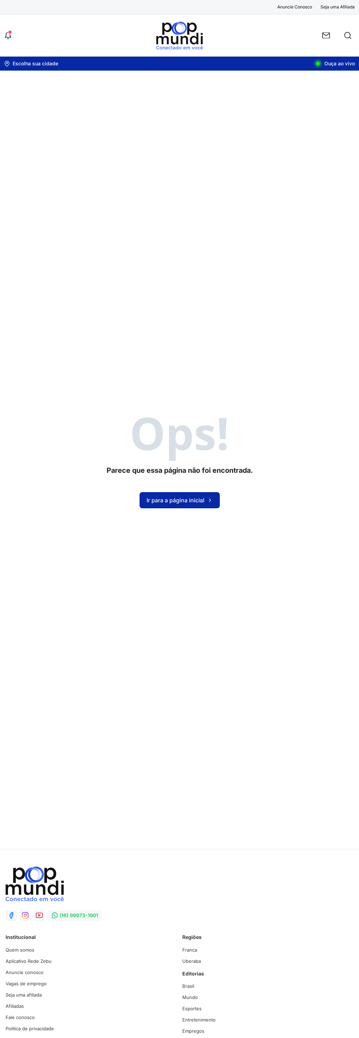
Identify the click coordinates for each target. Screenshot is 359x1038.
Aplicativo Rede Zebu (29, 961)
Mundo (190, 997)
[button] (8, 35)
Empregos (193, 1031)
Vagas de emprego (26, 983)
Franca (189, 950)
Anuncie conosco (24, 972)
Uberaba (191, 961)
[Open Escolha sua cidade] (31, 64)
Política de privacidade (30, 1028)
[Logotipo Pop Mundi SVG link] (35, 883)
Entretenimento (199, 1020)
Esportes (192, 1008)
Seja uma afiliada (24, 995)
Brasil (188, 986)
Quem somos (20, 950)
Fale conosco (20, 1017)
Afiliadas (15, 1006)
